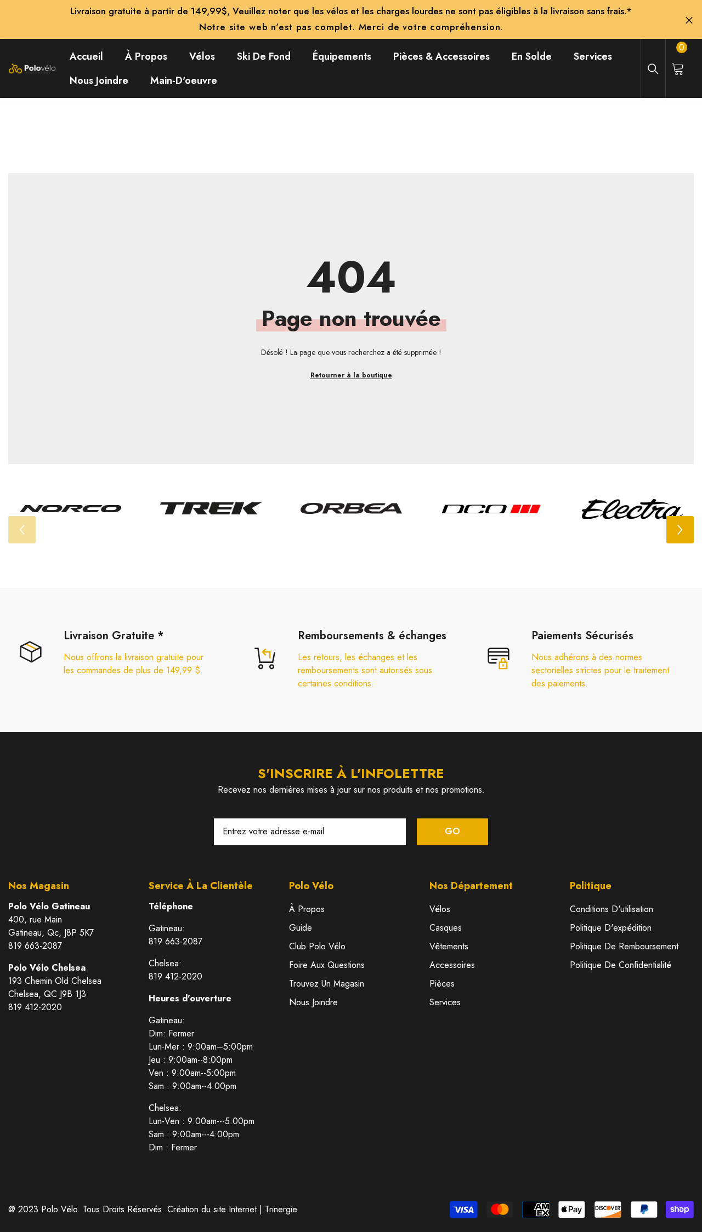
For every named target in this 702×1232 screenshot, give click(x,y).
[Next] (680, 529)
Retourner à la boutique (351, 375)
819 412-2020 (35, 1007)
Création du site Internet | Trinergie (232, 1209)
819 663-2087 (35, 945)
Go (452, 831)
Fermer (689, 20)
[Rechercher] (653, 69)
